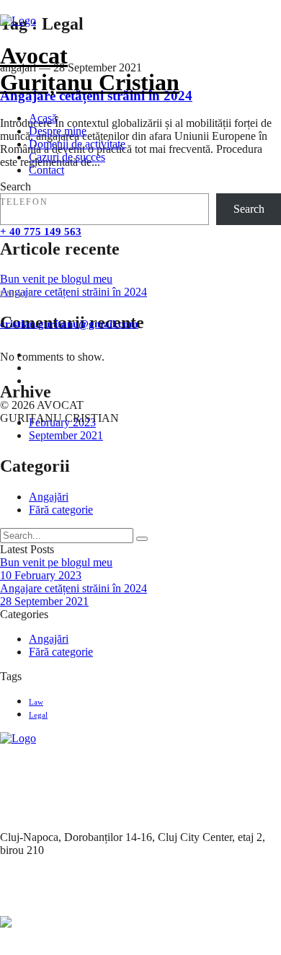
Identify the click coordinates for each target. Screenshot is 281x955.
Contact (46, 170)
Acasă (43, 118)
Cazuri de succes (67, 157)
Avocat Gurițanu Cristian (89, 69)
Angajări (48, 496)
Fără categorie (61, 509)
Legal (38, 714)
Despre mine (57, 131)
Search (248, 209)
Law (36, 701)
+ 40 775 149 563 (40, 231)
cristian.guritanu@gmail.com (69, 324)
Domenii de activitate (77, 144)
